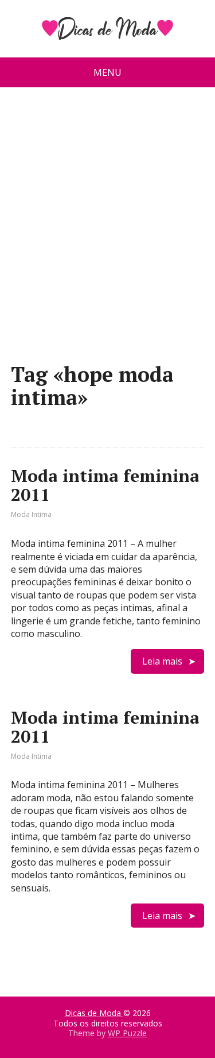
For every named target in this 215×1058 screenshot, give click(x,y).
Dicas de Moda (94, 1012)
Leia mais (162, 661)
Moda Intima (31, 514)
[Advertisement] (107, 229)
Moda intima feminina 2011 (105, 485)
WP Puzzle (127, 1033)
